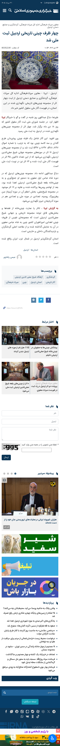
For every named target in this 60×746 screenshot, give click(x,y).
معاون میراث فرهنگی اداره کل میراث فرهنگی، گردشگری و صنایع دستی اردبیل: (30, 26)
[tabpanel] (30, 504)
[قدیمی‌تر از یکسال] (44, 335)
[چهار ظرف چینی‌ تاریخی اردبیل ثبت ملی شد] (30, 70)
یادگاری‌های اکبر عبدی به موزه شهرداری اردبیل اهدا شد (31, 621)
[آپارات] (38, 712)
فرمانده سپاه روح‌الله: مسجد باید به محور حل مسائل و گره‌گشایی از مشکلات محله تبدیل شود (31, 660)
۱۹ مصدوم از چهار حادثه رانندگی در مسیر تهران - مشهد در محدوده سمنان (30, 648)
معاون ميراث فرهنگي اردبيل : (45, 383)
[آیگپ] (27, 712)
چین (24, 282)
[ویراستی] (11, 712)
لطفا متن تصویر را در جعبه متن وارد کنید (40, 444)
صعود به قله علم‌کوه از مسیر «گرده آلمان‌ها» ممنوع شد (31, 626)
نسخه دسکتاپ (30, 702)
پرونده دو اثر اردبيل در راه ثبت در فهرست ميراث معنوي (44, 388)
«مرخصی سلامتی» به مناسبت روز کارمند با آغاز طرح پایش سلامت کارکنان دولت (29, 632)
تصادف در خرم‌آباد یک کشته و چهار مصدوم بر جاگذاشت (30, 654)
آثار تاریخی (50, 282)
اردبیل (25, 250)
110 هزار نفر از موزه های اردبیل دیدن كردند (18, 349)
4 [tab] (4, 474)
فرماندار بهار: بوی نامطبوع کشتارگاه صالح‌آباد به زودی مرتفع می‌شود (28, 668)
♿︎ (52, 738)
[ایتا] (22, 712)
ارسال (6, 457)
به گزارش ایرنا (51, 208)
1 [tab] (15, 474)
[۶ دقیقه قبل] (30, 496)
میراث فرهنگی (12, 282)
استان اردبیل (36, 282)
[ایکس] (48, 712)
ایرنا (33, 11)
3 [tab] (8, 474)
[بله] (32, 712)
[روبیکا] (43, 712)
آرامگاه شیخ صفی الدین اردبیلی (28, 277)
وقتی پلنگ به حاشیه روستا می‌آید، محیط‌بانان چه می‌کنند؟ (29, 608)
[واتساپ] (22, 717)
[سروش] (16, 712)
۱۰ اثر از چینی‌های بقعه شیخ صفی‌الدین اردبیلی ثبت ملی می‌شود (17, 387)
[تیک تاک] (38, 717)
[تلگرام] (54, 712)
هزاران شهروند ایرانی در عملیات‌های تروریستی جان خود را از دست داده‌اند (30, 521)
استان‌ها (34, 250)
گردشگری (51, 277)
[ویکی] (27, 717)
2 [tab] (12, 474)
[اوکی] (32, 717)
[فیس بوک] (6, 712)
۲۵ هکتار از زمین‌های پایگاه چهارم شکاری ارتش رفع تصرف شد (29, 614)
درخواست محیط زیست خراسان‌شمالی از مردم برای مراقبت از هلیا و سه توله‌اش (28, 640)
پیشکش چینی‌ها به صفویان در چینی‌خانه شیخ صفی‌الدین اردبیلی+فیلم (44, 351)
